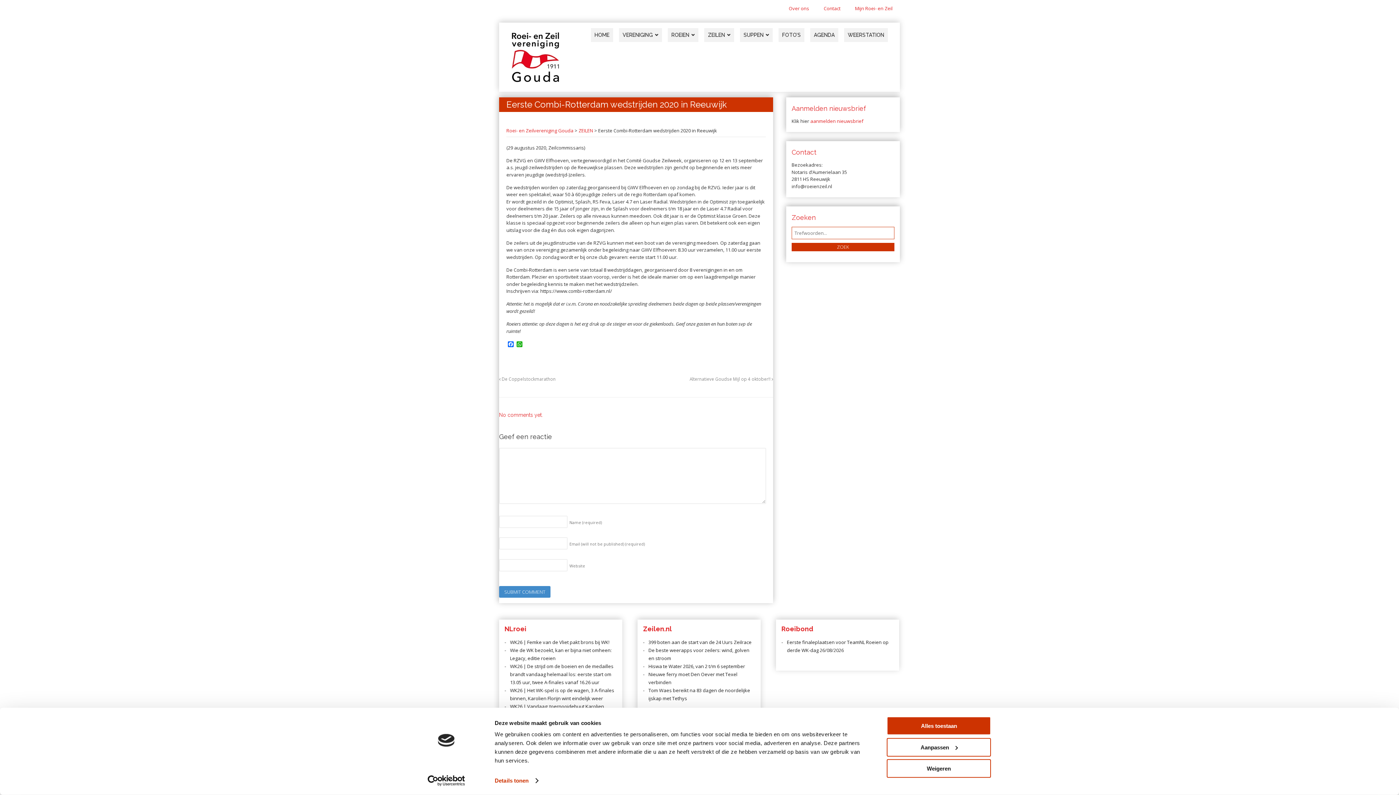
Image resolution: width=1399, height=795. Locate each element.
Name (585, 522)
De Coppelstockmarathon (528, 379)
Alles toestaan (939, 726)
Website (577, 566)
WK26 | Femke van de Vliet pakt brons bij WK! (560, 642)
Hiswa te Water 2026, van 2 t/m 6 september (696, 666)
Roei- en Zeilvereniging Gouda (539, 130)
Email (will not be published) (607, 544)
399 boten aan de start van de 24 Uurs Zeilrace (700, 642)
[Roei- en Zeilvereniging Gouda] (535, 80)
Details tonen (512, 780)
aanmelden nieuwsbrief (836, 121)
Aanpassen (935, 747)
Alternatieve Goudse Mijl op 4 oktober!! (731, 379)
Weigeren (939, 768)
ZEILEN (586, 130)
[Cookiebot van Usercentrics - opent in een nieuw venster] (446, 780)
